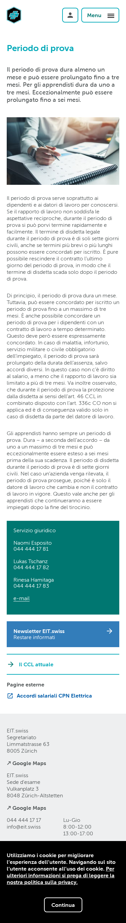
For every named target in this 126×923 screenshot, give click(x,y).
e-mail (21, 598)
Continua (63, 905)
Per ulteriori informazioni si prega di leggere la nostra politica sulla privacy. (61, 875)
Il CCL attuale (36, 664)
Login (70, 15)
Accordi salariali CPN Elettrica (54, 696)
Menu (95, 15)
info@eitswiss (24, 827)
